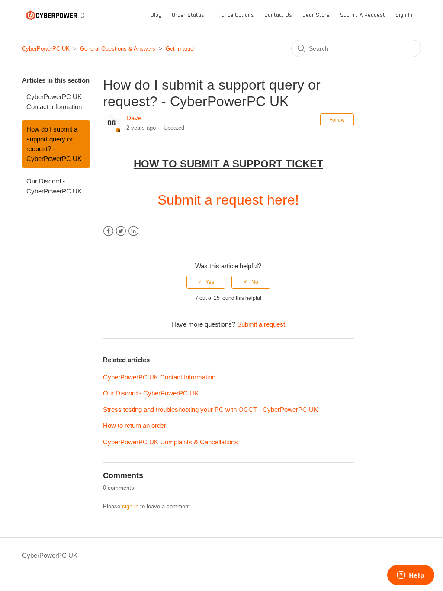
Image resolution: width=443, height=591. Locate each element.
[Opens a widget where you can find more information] (410, 576)
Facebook (108, 231)
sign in (130, 506)
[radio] (205, 282)
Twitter (121, 231)
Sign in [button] (403, 15)
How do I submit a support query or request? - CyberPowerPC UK (54, 143)
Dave (133, 118)
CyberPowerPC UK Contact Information (54, 101)
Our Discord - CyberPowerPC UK (54, 186)
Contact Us (278, 15)
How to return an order (134, 425)
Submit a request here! (228, 200)
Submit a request (362, 15)
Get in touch (181, 48)
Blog (156, 15)
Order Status (188, 15)
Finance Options (234, 15)
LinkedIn (133, 231)
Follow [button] (337, 120)
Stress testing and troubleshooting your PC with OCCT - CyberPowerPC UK (210, 409)
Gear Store (316, 15)
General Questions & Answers (117, 48)
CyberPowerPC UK (46, 48)
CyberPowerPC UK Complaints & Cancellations (170, 442)
